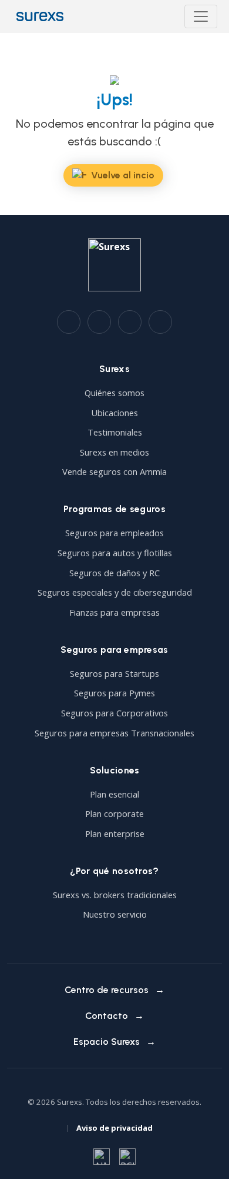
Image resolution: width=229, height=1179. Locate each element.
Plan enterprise (114, 833)
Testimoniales (114, 432)
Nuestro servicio (115, 914)
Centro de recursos (107, 989)
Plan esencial (114, 794)
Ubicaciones (114, 413)
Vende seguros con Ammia (114, 471)
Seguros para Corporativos (114, 713)
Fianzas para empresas (114, 612)
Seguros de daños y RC (114, 573)
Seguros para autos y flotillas (115, 553)
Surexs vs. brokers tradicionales (115, 895)
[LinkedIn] (99, 322)
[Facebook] (68, 322)
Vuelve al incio (122, 175)
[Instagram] (130, 322)
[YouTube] (160, 322)
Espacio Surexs (106, 1041)
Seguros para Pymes (114, 693)
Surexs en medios (114, 452)
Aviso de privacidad (114, 1127)
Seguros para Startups (114, 673)
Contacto (106, 1015)
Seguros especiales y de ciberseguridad (115, 592)
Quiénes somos (114, 392)
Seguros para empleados (114, 533)
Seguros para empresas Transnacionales (114, 733)
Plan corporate (114, 813)
